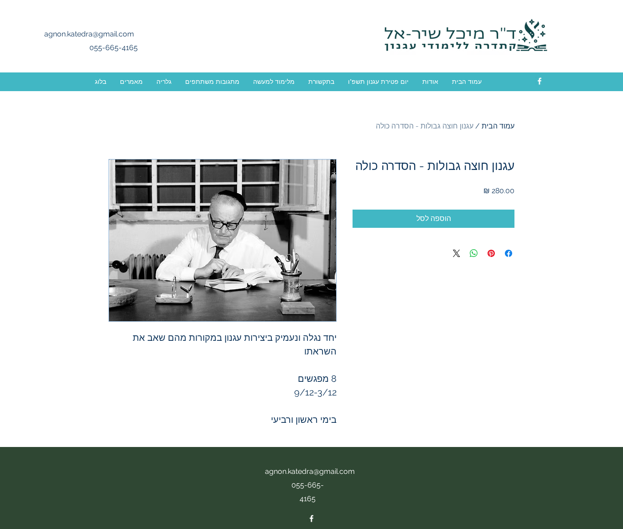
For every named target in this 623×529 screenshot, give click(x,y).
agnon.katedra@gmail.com (89, 34)
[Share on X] (456, 253)
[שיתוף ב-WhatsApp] (473, 253)
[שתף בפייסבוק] (508, 253)
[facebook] (539, 81)
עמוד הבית (498, 126)
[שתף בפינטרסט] (491, 253)
